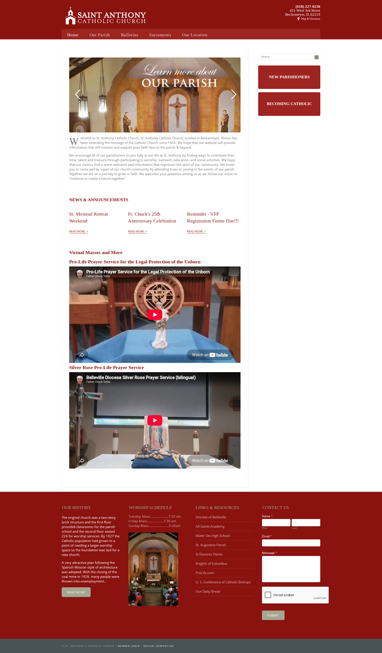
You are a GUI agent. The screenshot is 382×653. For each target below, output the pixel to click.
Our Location (194, 34)
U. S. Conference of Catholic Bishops (223, 582)
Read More (78, 230)
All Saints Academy (210, 526)
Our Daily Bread (208, 591)
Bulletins (129, 34)
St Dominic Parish (209, 554)
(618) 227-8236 (308, 6)
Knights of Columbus (211, 563)
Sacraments (160, 34)
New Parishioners (289, 77)
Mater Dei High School (213, 535)
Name (267, 516)
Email (267, 536)
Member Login (129, 645)
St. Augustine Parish (211, 545)
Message (269, 553)
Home (72, 34)
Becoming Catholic (289, 103)
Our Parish (100, 34)
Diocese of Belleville (211, 517)
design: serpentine (158, 645)
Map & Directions (310, 18)
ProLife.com (205, 573)
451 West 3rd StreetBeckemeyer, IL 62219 (302, 12)
